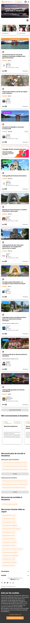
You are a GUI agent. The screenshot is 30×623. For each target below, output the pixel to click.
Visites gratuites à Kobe (8, 535)
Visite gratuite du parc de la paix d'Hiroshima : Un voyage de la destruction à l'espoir (12, 246)
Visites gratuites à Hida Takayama (11, 528)
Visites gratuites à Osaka (8, 522)
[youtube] (7, 583)
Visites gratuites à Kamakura (9, 552)
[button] (9, 29)
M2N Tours (8, 64)
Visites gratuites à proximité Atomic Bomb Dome (14, 484)
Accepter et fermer (15, 618)
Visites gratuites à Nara (8, 532)
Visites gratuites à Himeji (8, 545)
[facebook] (5, 583)
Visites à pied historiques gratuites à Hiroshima (14, 466)
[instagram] (2, 583)
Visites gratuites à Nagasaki (9, 525)
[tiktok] (13, 583)
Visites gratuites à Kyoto (8, 518)
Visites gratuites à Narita (8, 539)
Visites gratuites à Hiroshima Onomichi (12, 549)
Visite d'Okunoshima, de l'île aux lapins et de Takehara (14, 92)
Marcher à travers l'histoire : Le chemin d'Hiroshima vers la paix (14, 210)
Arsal (7, 327)
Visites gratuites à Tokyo (8, 515)
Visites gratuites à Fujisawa (9, 562)
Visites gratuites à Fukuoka (9, 542)
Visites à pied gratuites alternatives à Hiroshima (14, 469)
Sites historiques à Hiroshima (9, 504)
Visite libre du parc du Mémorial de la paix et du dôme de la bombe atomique (14, 319)
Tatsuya (8, 99)
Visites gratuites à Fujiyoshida (10, 555)
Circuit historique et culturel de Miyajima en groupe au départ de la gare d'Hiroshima (13, 56)
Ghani (7, 217)
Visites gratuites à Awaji (8, 559)
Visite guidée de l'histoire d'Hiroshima (14, 176)
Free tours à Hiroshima (11, 5)
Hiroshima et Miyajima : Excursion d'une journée (13, 127)
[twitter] (10, 583)
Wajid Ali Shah (9, 398)
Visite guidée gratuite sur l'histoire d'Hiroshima (13, 390)
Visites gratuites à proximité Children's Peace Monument (15, 481)
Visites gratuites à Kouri (8, 565)
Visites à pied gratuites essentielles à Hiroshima (14, 462)
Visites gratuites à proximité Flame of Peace (13, 487)
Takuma (8, 362)
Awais (7, 290)
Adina (7, 254)
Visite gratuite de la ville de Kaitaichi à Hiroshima (14, 355)
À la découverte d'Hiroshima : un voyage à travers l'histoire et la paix (13, 282)
